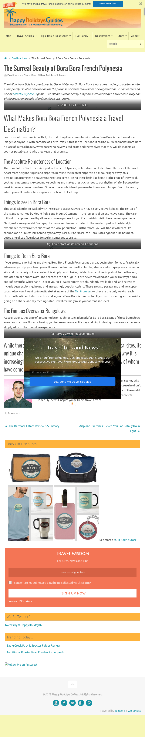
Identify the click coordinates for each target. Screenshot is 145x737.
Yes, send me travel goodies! (72, 382)
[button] (72, 347)
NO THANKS (72, 392)
